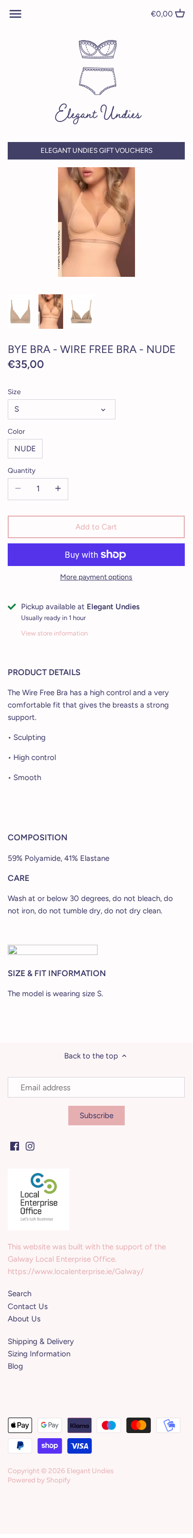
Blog (15, 1366)
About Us (24, 1318)
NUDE (25, 448)
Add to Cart (96, 527)
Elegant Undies (90, 1470)
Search (19, 1293)
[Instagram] (30, 1145)
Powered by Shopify (39, 1480)
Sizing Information (39, 1353)
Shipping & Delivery (41, 1341)
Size (14, 391)
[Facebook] (14, 1145)
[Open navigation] (15, 14)
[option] (20, 312)
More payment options (96, 577)
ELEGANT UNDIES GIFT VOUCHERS (96, 150)
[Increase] (58, 489)
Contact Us (28, 1306)
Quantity (21, 470)
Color (16, 431)
